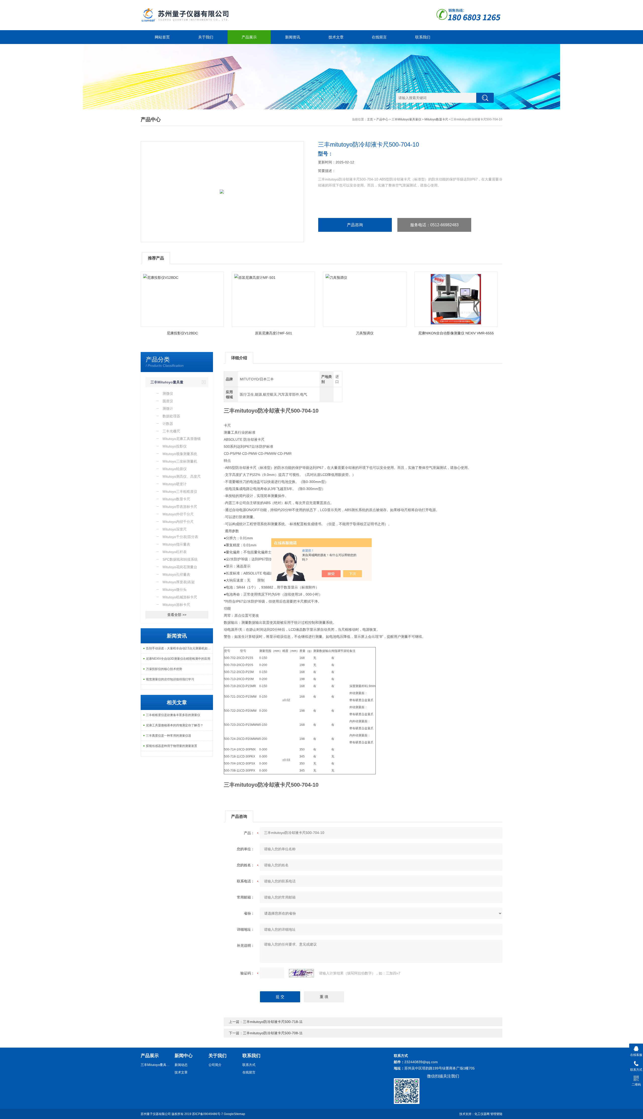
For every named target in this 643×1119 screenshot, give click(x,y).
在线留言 (379, 37)
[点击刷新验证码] (301, 973)
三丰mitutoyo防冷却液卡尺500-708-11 (273, 1033)
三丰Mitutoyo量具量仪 (406, 119)
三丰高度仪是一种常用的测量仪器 (168, 735)
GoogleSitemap (234, 1114)
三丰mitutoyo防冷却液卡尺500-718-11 (273, 1022)
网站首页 (162, 37)
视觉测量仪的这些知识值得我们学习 (170, 679)
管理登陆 (496, 1114)
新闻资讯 (292, 37)
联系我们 (422, 37)
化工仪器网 (482, 1114)
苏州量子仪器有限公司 (156, 1114)
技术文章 (336, 37)
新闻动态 (181, 1065)
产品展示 (249, 37)
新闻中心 (184, 1055)
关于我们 (205, 37)
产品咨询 (355, 225)
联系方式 (248, 1065)
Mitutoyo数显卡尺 (436, 119)
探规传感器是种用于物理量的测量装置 (171, 746)
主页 (370, 119)
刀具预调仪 (364, 333)
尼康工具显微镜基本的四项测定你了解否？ (174, 725)
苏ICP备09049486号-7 (207, 1114)
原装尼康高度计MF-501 (273, 333)
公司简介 (215, 1065)
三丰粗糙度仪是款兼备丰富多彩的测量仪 (173, 715)
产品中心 (382, 119)
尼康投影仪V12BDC (182, 333)
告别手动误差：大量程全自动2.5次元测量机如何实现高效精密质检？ (179, 648)
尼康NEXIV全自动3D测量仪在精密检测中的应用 (178, 658)
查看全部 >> (176, 615)
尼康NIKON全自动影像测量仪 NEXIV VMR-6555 (456, 333)
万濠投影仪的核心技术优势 (164, 669)
